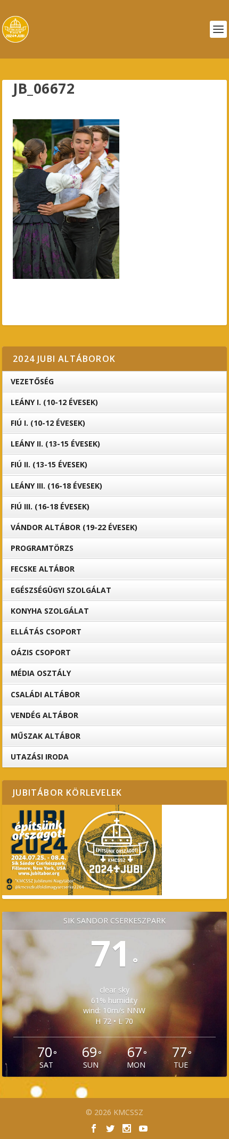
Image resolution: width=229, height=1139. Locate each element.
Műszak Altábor (45, 736)
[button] (66, 199)
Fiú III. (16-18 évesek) (50, 506)
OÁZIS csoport (41, 652)
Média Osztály (41, 673)
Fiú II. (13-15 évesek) (49, 464)
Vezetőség (32, 381)
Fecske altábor (43, 569)
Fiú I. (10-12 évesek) (48, 423)
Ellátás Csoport (46, 631)
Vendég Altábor (44, 715)
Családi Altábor (45, 694)
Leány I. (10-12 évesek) (54, 402)
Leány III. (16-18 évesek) (56, 486)
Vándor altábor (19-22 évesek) (74, 527)
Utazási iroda (40, 757)
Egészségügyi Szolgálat (61, 590)
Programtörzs (42, 548)
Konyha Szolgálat (50, 611)
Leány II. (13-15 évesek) (55, 444)
